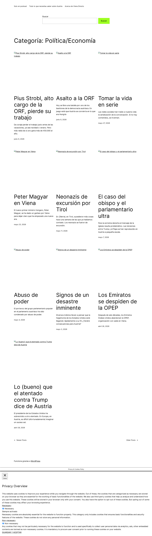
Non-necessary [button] (9, 520)
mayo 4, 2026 (19, 320)
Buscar (45, 16)
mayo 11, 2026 (61, 231)
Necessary (9, 509)
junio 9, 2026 (19, 139)
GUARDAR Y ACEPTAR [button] (12, 532)
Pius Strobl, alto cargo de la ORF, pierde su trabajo (34, 108)
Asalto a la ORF (75, 98)
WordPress (35, 461)
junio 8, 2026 (61, 120)
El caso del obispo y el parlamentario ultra (115, 206)
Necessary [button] (6, 506)
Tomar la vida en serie (115, 101)
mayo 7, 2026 (103, 237)
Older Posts (132, 440)
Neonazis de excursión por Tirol (73, 203)
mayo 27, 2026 (104, 123)
